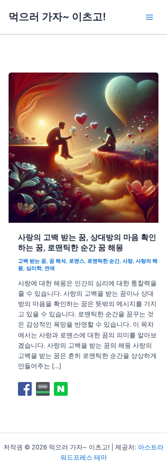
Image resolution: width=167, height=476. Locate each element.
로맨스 (76, 261)
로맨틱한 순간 (103, 261)
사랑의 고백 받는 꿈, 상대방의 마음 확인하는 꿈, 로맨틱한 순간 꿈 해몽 (87, 242)
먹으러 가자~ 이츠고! (57, 16)
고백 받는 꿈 (32, 261)
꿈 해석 (57, 261)
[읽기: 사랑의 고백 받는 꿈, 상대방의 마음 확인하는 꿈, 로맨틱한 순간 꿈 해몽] (83, 147)
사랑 (127, 261)
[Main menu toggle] (149, 17)
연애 (50, 268)
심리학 (34, 268)
